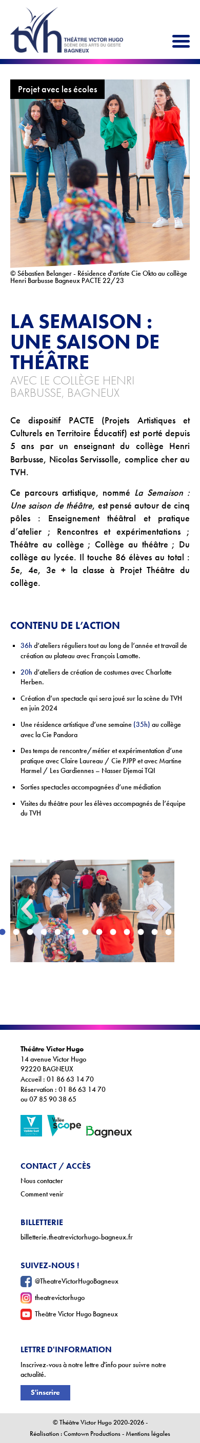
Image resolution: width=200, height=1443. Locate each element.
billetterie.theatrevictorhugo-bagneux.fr (77, 1237)
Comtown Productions (92, 1434)
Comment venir (42, 1194)
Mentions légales (148, 1434)
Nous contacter (42, 1180)
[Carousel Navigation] (92, 852)
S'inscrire (45, 1392)
